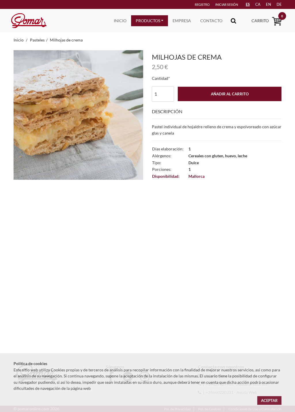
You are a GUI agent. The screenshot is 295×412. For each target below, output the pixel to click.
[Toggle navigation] (233, 20)
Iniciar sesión (226, 4)
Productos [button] (148, 20)
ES (248, 4)
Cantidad (160, 78)
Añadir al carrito (230, 94)
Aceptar (269, 400)
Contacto (211, 20)
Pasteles (37, 39)
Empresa (182, 20)
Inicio (120, 20)
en (268, 4)
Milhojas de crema (66, 39)
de (279, 4)
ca (257, 4)
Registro (202, 4)
